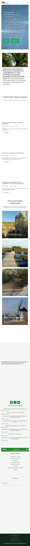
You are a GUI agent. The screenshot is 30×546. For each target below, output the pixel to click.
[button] (6, 41)
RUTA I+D (15, 466)
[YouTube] (18, 402)
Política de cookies (15, 539)
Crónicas (16, 469)
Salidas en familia (15, 462)
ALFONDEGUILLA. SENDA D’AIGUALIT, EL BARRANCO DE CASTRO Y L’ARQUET (15, 430)
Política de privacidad (15, 540)
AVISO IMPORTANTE (15, 535)
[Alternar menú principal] (27, 2)
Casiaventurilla (5, 126)
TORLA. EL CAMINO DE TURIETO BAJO (13, 153)
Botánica (15, 460)
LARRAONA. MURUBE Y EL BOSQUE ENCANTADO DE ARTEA (15, 421)
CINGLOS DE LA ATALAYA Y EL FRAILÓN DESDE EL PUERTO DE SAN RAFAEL (15, 438)
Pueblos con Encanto (16, 458)
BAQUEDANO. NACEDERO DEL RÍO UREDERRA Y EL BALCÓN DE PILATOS (13, 183)
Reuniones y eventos (16, 464)
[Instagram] (15, 402)
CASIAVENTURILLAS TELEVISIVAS (16, 467)
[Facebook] (11, 402)
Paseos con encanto (15, 456)
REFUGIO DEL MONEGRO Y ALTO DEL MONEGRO (15, 408)
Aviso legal (15, 537)
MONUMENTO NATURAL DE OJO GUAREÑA (15, 425)
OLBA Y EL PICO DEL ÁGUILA (15, 434)
